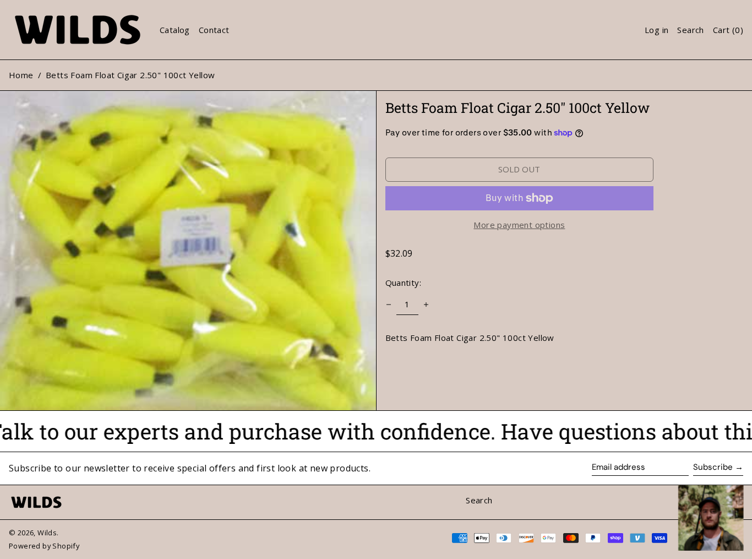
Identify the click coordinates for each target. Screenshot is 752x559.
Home (21, 74)
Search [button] (690, 29)
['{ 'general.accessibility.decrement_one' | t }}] (388, 304)
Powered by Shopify (44, 546)
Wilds (47, 533)
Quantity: (403, 282)
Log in (656, 29)
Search (479, 500)
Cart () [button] (728, 29)
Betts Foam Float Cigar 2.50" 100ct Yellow (130, 74)
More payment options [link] (519, 224)
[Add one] (426, 304)
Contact (214, 29)
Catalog (175, 29)
